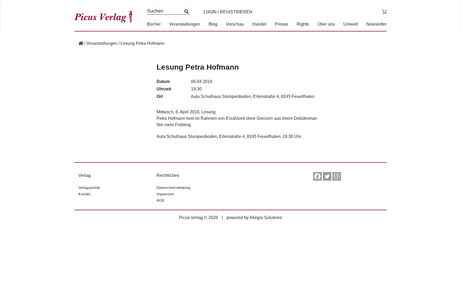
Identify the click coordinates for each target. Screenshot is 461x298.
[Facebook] (317, 176)
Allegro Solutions (265, 217)
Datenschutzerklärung (173, 188)
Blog (213, 24)
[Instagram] (336, 176)
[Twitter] (327, 176)
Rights (303, 24)
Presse (281, 24)
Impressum (165, 194)
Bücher (154, 24)
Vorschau (235, 24)
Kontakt (84, 194)
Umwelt (350, 24)
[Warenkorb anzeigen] (384, 12)
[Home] (80, 43)
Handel (259, 24)
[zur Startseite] (105, 15)
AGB (160, 200)
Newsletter (376, 24)
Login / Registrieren (228, 12)
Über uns (326, 24)
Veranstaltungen (184, 24)
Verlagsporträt (89, 188)
